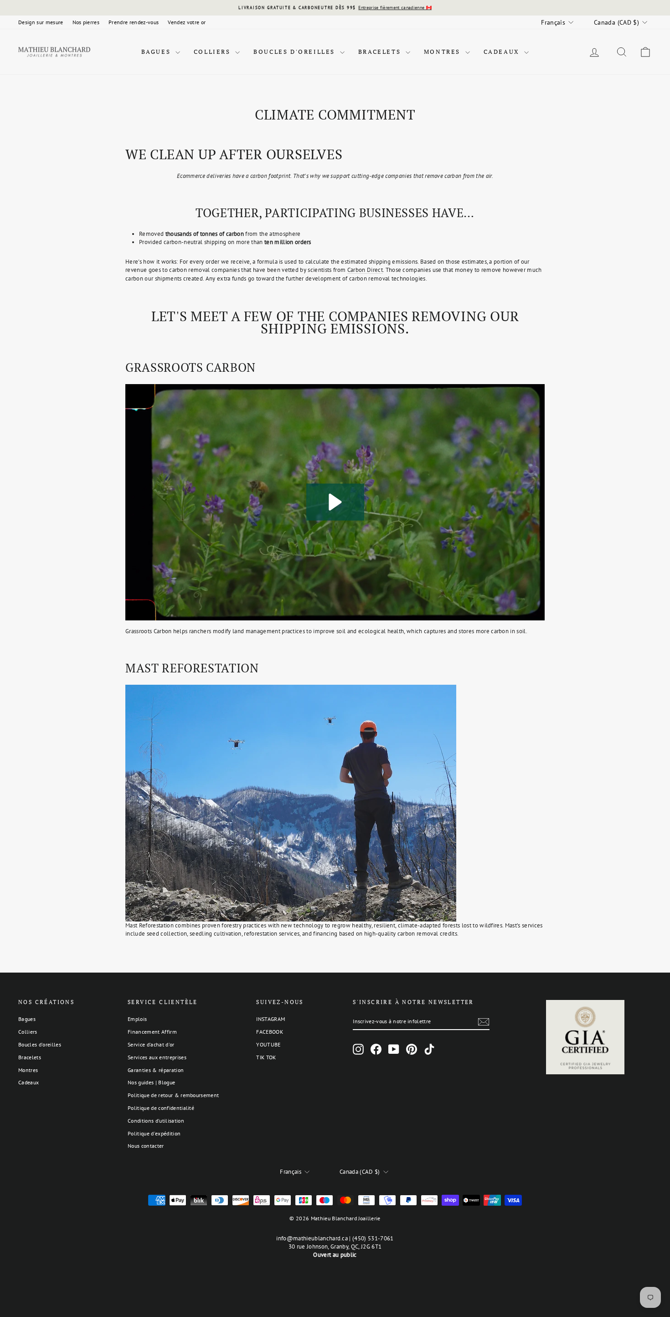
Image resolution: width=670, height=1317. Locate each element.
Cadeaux (503, 51)
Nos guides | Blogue (151, 1082)
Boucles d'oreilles (295, 51)
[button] (335, 502)
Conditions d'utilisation (156, 1120)
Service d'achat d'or (151, 1044)
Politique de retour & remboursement (173, 1095)
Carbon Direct (365, 270)
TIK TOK (266, 1057)
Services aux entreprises (157, 1057)
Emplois (137, 1018)
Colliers (213, 51)
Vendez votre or (187, 22)
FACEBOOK (269, 1031)
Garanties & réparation (156, 1070)
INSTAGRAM (270, 1018)
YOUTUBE (268, 1044)
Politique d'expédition (154, 1133)
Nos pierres (86, 22)
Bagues (157, 51)
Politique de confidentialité (161, 1107)
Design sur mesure (40, 22)
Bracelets (380, 51)
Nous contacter (146, 1145)
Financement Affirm (152, 1031)
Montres (443, 51)
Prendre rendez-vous (133, 22)
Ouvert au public (334, 1255)
